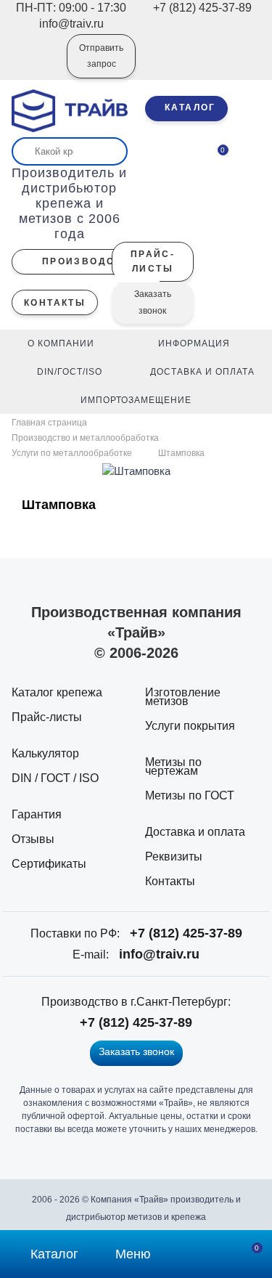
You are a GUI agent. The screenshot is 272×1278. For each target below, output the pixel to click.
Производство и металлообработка (85, 438)
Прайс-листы (47, 717)
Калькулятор (45, 753)
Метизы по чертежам (173, 766)
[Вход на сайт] (36, 66)
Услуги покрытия (190, 726)
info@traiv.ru (159, 954)
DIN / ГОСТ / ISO (55, 778)
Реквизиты (173, 856)
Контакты (170, 881)
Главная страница (50, 423)
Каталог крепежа (57, 692)
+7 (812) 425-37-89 (186, 933)
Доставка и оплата (195, 832)
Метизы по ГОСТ (189, 795)
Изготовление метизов (183, 696)
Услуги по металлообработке (72, 453)
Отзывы (33, 839)
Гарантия (37, 814)
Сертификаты (49, 864)
